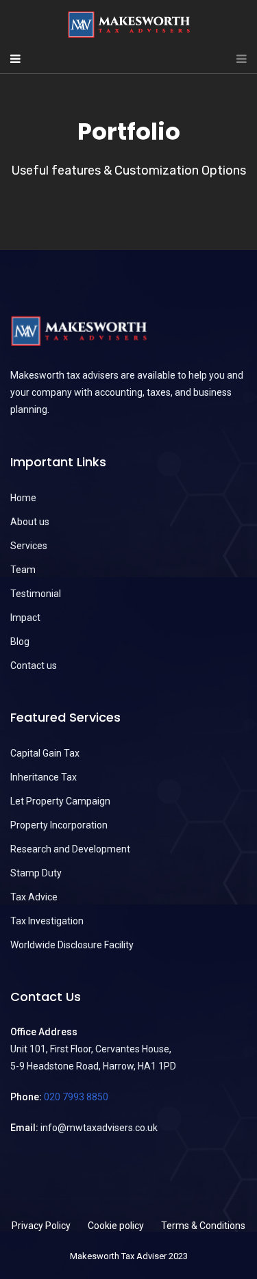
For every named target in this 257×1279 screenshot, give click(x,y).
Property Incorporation (59, 825)
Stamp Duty (36, 873)
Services (28, 545)
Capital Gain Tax (44, 753)
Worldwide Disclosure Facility (72, 944)
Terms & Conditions (203, 1225)
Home (23, 497)
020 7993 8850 (76, 1096)
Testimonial (35, 593)
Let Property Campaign (60, 801)
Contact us (33, 665)
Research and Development (70, 849)
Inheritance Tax (43, 777)
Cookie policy (116, 1225)
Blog (19, 641)
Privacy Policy (41, 1225)
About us (29, 521)
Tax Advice (34, 896)
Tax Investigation (47, 920)
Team (23, 569)
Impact (25, 617)
